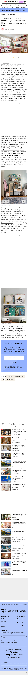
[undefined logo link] (11, 1)
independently (6, 62)
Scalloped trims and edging (9, 68)
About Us (3, 621)
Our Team (3, 619)
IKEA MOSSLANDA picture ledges (11, 89)
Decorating (11, 7)
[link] (19, 431)
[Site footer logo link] (14, 611)
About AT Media (12, 663)
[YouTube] (17, 625)
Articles (17, 7)
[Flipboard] (22, 625)
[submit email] (24, 637)
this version (11, 144)
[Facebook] (17, 622)
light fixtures (10, 80)
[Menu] (2, 2)
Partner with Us (23, 663)
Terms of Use (13, 367)
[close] (27, 672)
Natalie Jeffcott (7, 54)
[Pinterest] (22, 622)
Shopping (3, 14)
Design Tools (23, 7)
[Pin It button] (6, 50)
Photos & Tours (4, 7)
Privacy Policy (13, 642)
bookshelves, (19, 80)
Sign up (14, 362)
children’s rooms (18, 328)
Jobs (18, 663)
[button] (25, 50)
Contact (3, 624)
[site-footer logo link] (4, 663)
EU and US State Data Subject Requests (18, 669)
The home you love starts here (18, 604)
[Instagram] (17, 619)
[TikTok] (22, 619)
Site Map (3, 626)
